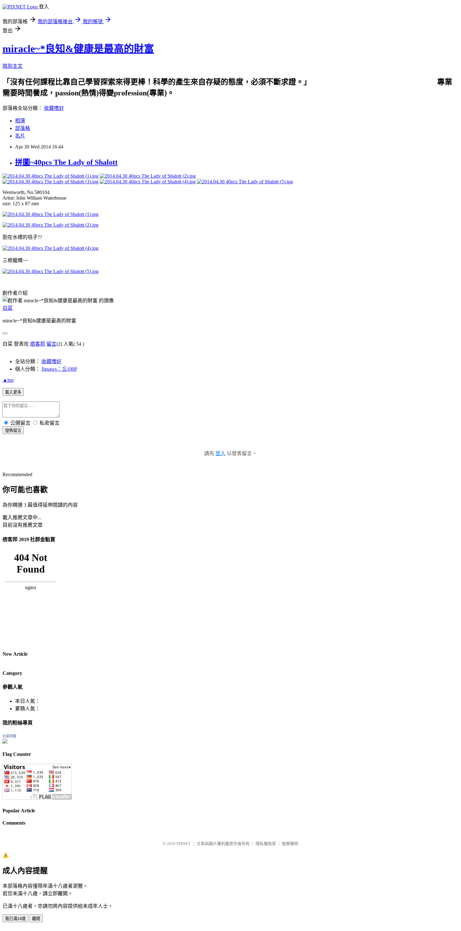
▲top (8, 380)
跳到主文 (13, 66)
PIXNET (184, 843)
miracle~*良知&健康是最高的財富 (78, 48)
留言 (51, 344)
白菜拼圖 (9, 736)
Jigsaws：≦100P (59, 369)
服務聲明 (290, 843)
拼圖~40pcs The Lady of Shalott (66, 162)
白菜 (8, 308)
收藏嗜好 (54, 108)
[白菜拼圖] (5, 742)
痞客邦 (37, 344)
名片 (20, 135)
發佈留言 (13, 430)
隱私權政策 (266, 843)
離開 (36, 918)
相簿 (20, 120)
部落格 (22, 128)
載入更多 (13, 392)
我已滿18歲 (15, 918)
